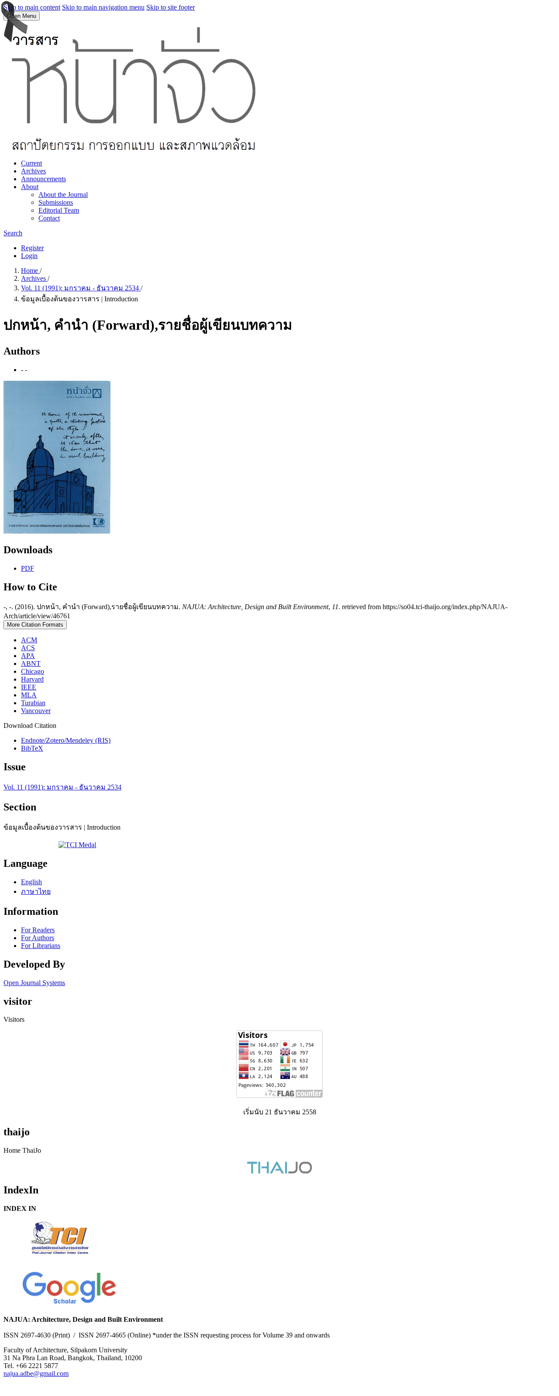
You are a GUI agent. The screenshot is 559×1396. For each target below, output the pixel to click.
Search (12, 233)
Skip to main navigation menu (103, 7)
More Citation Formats (35, 624)
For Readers (38, 930)
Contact (49, 218)
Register (32, 248)
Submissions (55, 202)
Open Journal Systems (34, 982)
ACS (28, 647)
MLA (29, 695)
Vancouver (36, 710)
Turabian (33, 703)
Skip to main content (31, 7)
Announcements (43, 179)
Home (30, 270)
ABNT (31, 663)
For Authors (37, 937)
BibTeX (32, 748)
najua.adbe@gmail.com (36, 1373)
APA (28, 655)
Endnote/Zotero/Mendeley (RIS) (65, 740)
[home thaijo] (279, 1171)
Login (29, 255)
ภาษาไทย (36, 891)
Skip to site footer (170, 7)
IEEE (28, 687)
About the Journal (63, 194)
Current (31, 163)
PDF (27, 568)
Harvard (32, 679)
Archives (33, 171)
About (29, 186)
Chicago (32, 671)
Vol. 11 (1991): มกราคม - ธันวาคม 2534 (81, 288)
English (31, 882)
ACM (29, 640)
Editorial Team (58, 210)
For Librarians (40, 945)
